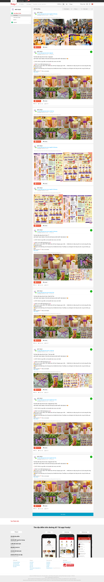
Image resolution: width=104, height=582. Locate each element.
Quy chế (31, 566)
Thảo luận (41, 103)
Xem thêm (36, 72)
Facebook (48, 562)
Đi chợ (27, 1)
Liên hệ (31, 569)
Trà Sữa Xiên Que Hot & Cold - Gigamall (45, 53)
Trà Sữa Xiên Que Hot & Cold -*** (41, 235)
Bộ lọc (59, 4)
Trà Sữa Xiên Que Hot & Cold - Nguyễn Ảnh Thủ (46, 457)
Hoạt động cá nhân (17, 13)
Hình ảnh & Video (17, 17)
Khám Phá (14, 1)
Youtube (48, 565)
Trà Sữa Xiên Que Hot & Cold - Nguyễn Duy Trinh (47, 399)
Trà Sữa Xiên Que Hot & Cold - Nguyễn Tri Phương (47, 13)
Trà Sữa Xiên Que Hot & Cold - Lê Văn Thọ (45, 111)
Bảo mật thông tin (16, 565)
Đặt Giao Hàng (21, 1)
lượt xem (51, 15)
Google (47, 566)
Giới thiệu (31, 562)
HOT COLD (39, 12)
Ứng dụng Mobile (16, 562)
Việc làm (31, 565)
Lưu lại (45, 47)
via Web (38, 15)
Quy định (15, 566)
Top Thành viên (15, 521)
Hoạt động (16, 15)
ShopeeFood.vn (49, 568)
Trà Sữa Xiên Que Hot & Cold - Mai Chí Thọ (45, 292)
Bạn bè (15, 19)
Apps (71, 4)
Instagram (48, 563)
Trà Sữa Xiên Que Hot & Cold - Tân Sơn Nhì (44, 354)
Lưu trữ (15, 22)
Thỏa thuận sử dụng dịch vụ (35, 568)
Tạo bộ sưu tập (16, 563)
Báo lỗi (47, 103)
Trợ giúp (31, 563)
